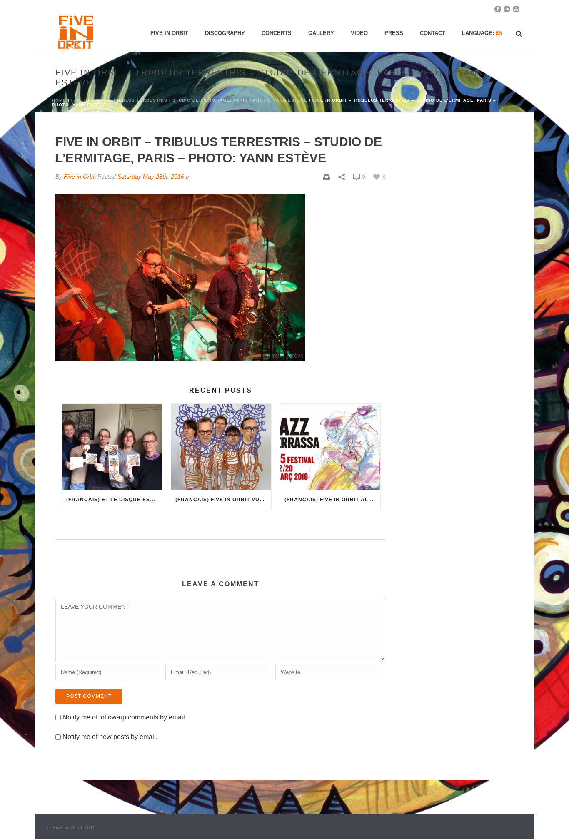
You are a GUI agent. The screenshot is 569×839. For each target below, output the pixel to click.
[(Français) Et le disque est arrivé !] (112, 446)
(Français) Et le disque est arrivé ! (114, 500)
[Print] (326, 177)
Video (359, 33)
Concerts (277, 33)
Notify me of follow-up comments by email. (124, 717)
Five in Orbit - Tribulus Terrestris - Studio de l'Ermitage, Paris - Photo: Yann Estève (189, 100)
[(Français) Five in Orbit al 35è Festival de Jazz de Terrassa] (330, 446)
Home (59, 100)
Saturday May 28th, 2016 (150, 176)
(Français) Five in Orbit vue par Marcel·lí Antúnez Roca (223, 500)
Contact (432, 33)
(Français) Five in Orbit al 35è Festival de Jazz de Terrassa (332, 500)
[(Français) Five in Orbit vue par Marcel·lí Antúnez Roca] (221, 446)
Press (393, 33)
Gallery (321, 33)
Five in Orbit (169, 33)
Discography (225, 33)
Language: (479, 33)
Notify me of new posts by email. (109, 736)
